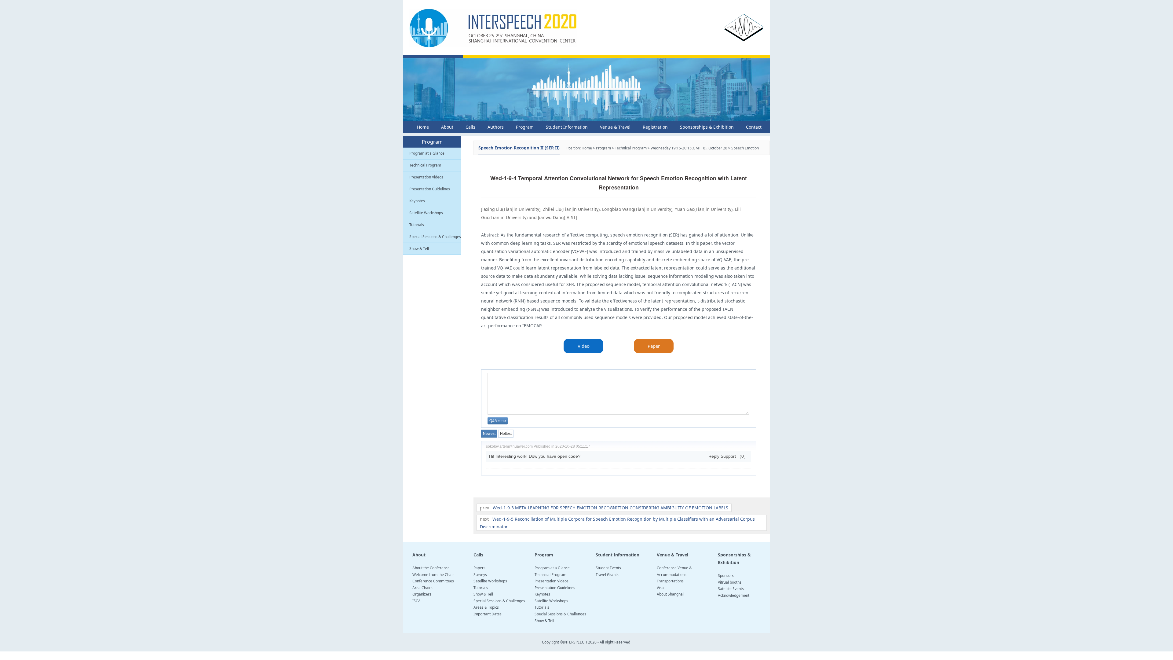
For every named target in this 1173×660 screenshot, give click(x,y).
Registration (655, 127)
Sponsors (726, 575)
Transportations (670, 581)
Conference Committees (433, 581)
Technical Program (425, 165)
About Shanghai (670, 594)
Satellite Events (731, 588)
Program (525, 127)
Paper (654, 346)
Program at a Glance (426, 153)
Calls (470, 127)
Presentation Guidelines (429, 189)
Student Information (567, 127)
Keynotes (417, 201)
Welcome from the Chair (433, 574)
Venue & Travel (615, 127)
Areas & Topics (486, 607)
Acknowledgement (733, 595)
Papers (479, 567)
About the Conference (431, 567)
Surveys (480, 574)
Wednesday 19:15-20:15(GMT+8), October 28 (689, 148)
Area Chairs (422, 587)
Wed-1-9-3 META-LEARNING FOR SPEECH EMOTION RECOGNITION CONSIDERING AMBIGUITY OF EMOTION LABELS (610, 508)
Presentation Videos (426, 177)
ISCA (416, 600)
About (447, 127)
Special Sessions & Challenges (435, 236)
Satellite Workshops (426, 212)
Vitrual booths (729, 582)
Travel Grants (607, 574)
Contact (754, 127)
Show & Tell (419, 248)
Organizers (421, 594)
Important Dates (487, 614)
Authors (496, 127)
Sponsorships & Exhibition (707, 127)
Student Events (608, 567)
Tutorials (416, 224)
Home (423, 127)
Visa (660, 587)
